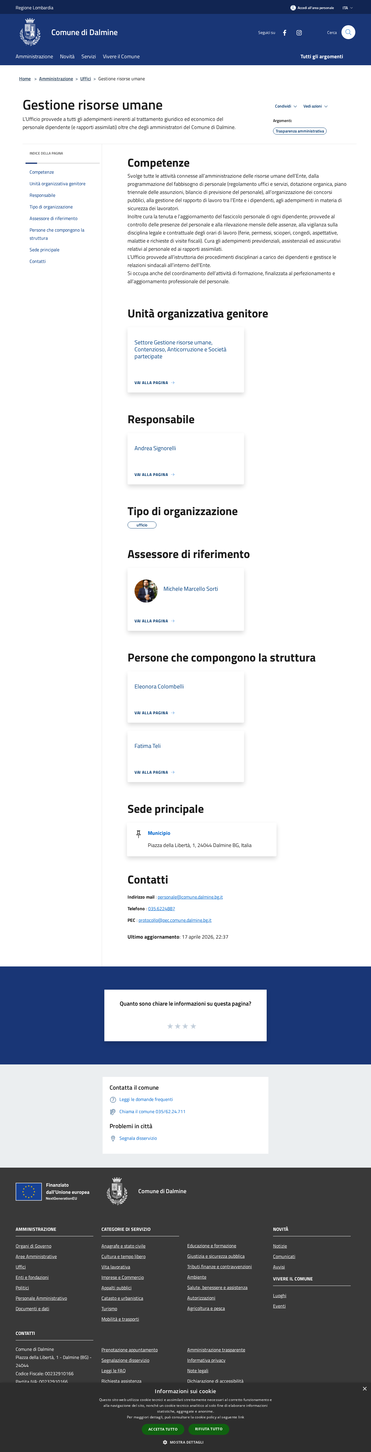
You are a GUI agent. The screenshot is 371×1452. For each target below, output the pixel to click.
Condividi (283, 106)
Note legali (197, 1370)
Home (25, 78)
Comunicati (284, 1256)
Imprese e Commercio (122, 1277)
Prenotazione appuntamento (129, 1349)
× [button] (364, 1389)
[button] (185, 1442)
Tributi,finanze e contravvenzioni (219, 1266)
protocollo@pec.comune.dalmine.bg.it (175, 920)
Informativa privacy (206, 1360)
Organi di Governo (33, 1245)
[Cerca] (348, 32)
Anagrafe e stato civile (123, 1245)
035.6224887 (161, 908)
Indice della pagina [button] (46, 153)
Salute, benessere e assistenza (217, 1287)
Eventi (279, 1305)
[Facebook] (282, 32)
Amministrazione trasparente (216, 1349)
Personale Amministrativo (41, 1298)
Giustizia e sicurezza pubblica (216, 1256)
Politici (22, 1287)
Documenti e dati (32, 1308)
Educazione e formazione (211, 1245)
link (241, 1417)
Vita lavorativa (115, 1266)
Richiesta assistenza (121, 1381)
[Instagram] (297, 32)
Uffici (85, 78)
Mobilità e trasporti (120, 1318)
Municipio (159, 833)
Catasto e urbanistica (122, 1298)
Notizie (280, 1245)
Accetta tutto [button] (163, 1429)
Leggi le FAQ (113, 1370)
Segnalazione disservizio (125, 1360)
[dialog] (185, 1417)
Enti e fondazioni (32, 1277)
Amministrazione (56, 78)
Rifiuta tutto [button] (209, 1428)
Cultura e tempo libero (123, 1256)
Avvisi (279, 1266)
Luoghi (279, 1295)
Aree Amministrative (36, 1256)
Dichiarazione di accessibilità (215, 1381)
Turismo (109, 1308)
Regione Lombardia (34, 7)
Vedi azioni (313, 106)
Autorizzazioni (201, 1297)
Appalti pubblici (116, 1287)
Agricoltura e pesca (206, 1308)
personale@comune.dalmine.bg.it (190, 896)
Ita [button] (345, 8)
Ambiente (196, 1276)
